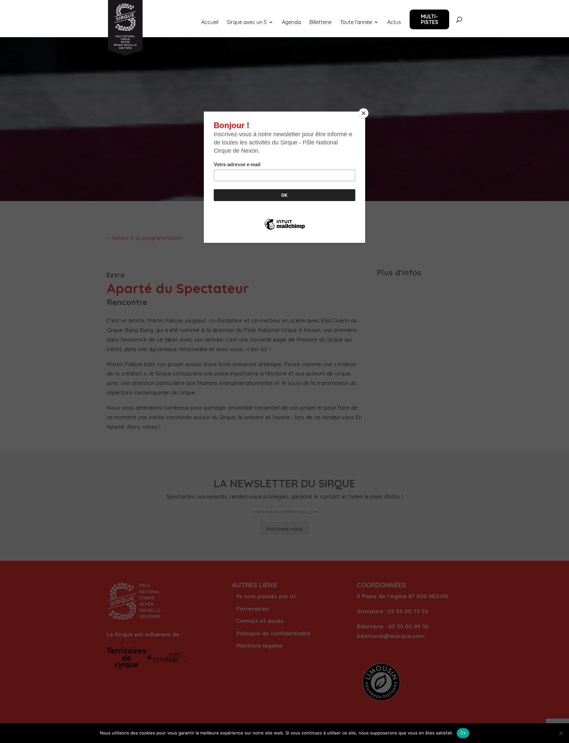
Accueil (209, 22)
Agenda (291, 22)
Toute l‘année (356, 22)
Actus (394, 22)
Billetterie (321, 22)
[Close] (363, 113)
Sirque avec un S (247, 22)
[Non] (560, 733)
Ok (463, 732)
